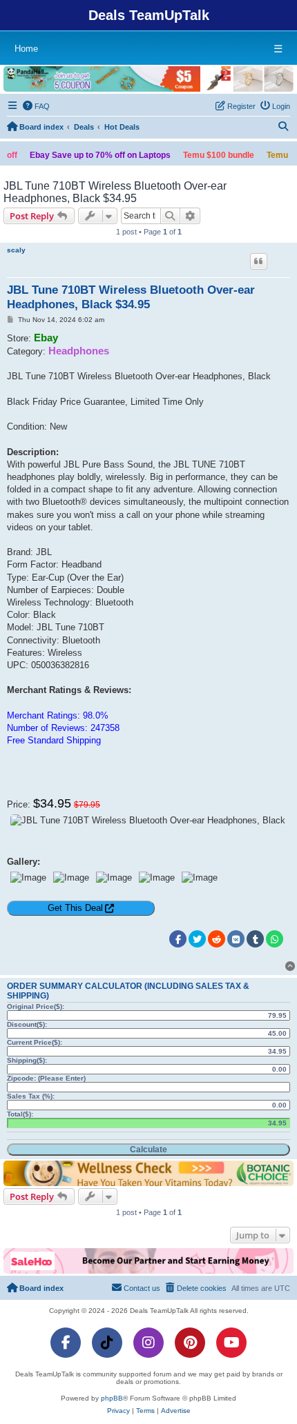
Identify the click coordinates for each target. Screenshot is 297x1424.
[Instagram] (148, 1342)
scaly (16, 250)
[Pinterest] (190, 1342)
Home (26, 48)
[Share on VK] (236, 938)
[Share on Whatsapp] (274, 938)
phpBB (112, 1398)
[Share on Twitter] (197, 938)
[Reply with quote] (259, 261)
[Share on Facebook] (177, 938)
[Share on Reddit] (216, 938)
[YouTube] (231, 1342)
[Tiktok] (107, 1342)
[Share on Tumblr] (255, 938)
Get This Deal (75, 908)
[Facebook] (65, 1342)
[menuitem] (36, 106)
